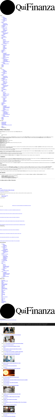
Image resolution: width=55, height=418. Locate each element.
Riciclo (4, 94)
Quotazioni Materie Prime (6, 61)
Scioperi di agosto (4, 122)
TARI (2, 300)
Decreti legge (3, 280)
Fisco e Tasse (3, 19)
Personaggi (3, 87)
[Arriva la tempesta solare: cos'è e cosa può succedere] (28, 373)
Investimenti (4, 18)
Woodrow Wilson (4, 196)
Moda (4, 81)
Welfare (3, 286)
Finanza (4, 17)
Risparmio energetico (6, 95)
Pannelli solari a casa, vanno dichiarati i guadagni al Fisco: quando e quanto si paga (10, 233)
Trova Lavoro (5, 23)
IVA (2, 289)
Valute (4, 49)
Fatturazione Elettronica (6, 107)
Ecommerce (3, 285)
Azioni (4, 46)
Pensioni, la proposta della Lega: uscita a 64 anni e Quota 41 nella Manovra (9, 229)
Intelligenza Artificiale (6, 63)
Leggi (4, 21)
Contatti (3, 66)
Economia (3, 69)
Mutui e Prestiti (5, 79)
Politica (3, 35)
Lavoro (2, 22)
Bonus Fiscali (5, 20)
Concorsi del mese (4, 124)
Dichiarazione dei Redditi (6, 54)
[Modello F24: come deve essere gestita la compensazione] (28, 367)
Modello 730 (3, 299)
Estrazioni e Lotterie (5, 32)
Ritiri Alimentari (5, 33)
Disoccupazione (5, 258)
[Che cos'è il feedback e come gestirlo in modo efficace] (28, 381)
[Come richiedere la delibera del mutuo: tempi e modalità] (28, 395)
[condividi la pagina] (0, 133)
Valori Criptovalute (5, 113)
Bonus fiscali (5, 247)
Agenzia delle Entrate (4, 284)
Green (2, 38)
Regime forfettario (5, 249)
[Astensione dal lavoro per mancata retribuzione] (28, 403)
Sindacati (3, 291)
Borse (2, 44)
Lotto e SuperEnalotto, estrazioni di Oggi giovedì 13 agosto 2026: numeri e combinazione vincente (12, 224)
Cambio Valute (5, 60)
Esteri (2, 37)
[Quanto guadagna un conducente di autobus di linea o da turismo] (28, 347)
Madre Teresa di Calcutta (5, 195)
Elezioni (4, 36)
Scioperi (4, 34)
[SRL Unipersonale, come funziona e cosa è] (28, 409)
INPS (2, 281)
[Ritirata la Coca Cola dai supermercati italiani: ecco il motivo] (28, 344)
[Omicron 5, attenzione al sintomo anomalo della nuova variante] (28, 358)
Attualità (3, 65)
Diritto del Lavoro (5, 24)
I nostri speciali (3, 50)
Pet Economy (5, 30)
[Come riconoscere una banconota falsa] (28, 364)
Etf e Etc (4, 45)
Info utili (3, 84)
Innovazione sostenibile (6, 41)
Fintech (4, 115)
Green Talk (4, 40)
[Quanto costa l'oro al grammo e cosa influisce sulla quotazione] (28, 350)
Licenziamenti (3, 290)
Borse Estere (4, 48)
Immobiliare (3, 26)
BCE (2, 293)
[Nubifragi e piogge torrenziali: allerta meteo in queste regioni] (28, 389)
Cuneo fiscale (3, 298)
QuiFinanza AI (3, 25)
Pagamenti (3, 282)
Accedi (1, 15)
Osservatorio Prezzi (4, 89)
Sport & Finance (4, 31)
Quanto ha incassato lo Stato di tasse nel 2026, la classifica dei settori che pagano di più (11, 213)
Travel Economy (5, 82)
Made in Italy (3, 287)
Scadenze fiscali (4, 123)
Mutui (4, 108)
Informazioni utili (4, 250)
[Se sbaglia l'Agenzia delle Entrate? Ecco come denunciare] (28, 330)
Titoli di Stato (5, 100)
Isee (2, 297)
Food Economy (5, 28)
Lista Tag (3, 302)
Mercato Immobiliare (4, 259)
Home (2, 126)
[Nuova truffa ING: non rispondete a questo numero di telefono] (28, 339)
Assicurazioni (5, 105)
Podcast (3, 51)
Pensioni (3, 74)
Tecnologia (3, 62)
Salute (2, 64)
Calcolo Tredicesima (5, 59)
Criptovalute (4, 53)
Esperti (2, 118)
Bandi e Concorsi (5, 76)
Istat (2, 295)
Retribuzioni (4, 257)
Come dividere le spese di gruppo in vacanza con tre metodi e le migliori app (9, 217)
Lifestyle (3, 27)
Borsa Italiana (5, 97)
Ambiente (4, 39)
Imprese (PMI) (5, 71)
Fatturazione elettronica (5, 296)
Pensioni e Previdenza (6, 57)
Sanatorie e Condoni (4, 288)
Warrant (4, 47)
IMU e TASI (3, 294)
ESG (3, 92)
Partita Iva (4, 56)
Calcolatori (3, 110)
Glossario (3, 102)
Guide (2, 52)
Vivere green (4, 43)
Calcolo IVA (4, 58)
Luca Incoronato (2, 191)
